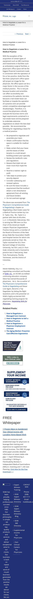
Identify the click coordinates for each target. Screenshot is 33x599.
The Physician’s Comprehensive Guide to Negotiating (16, 204)
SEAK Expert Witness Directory (16, 498)
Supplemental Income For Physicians (16, 534)
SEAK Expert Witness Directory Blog (16, 511)
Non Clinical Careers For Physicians (16, 547)
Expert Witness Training (16, 487)
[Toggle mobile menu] (29, 16)
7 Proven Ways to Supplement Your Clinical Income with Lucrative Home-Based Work (15, 432)
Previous (19, 34)
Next (27, 34)
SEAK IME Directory (16, 523)
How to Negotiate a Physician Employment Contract (15, 326)
